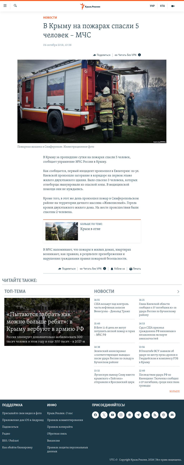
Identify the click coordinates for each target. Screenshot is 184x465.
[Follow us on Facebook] (95, 415)
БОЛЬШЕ (174, 391)
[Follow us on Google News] (129, 415)
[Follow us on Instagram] (121, 415)
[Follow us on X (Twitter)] (103, 415)
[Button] (101, 55)
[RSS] (155, 415)
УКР (152, 6)
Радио (6, 434)
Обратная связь (57, 434)
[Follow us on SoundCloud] (146, 415)
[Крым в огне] (61, 231)
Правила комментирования (65, 420)
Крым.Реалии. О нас (60, 413)
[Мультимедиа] (172, 6)
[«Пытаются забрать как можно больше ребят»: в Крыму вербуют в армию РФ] (47, 322)
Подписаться (10, 427)
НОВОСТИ (104, 291)
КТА (162, 6)
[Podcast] (163, 415)
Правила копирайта (60, 427)
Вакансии (53, 440)
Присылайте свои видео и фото (22, 413)
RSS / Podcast (10, 440)
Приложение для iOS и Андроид (23, 420)
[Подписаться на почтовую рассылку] (172, 415)
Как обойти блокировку (17, 447)
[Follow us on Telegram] (138, 415)
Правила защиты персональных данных (67, 449)
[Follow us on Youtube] (112, 415)
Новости (50, 18)
